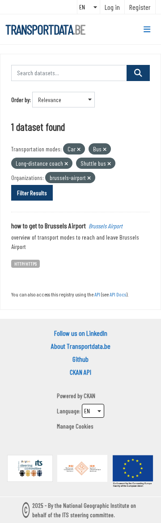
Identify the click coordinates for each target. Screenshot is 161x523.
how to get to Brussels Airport (48, 225)
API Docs (118, 294)
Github (80, 359)
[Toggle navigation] (147, 29)
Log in (112, 7)
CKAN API (80, 372)
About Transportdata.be (80, 346)
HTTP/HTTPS (25, 263)
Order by (20, 99)
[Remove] (78, 149)
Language (68, 411)
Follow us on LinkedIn (80, 333)
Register (140, 7)
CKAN (89, 395)
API (97, 294)
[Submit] (138, 73)
